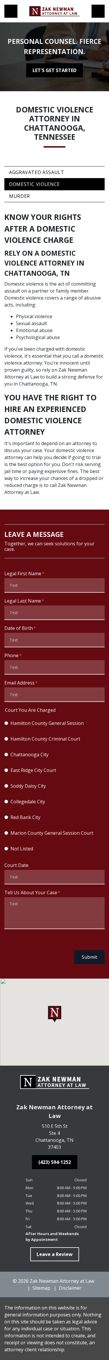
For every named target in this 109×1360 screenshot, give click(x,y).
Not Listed (21, 848)
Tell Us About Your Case (30, 892)
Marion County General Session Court (51, 833)
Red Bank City (25, 817)
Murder (19, 196)
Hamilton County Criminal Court (45, 739)
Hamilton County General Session (47, 723)
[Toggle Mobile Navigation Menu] (98, 11)
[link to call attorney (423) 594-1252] (10, 11)
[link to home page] (54, 11)
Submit (89, 957)
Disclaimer (70, 1288)
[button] (54, 1014)
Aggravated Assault (36, 172)
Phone (11, 655)
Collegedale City (27, 801)
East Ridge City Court (33, 770)
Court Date (16, 865)
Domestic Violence (34, 184)
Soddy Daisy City (28, 786)
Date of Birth (18, 628)
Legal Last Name (22, 601)
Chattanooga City (29, 754)
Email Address (19, 683)
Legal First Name (22, 573)
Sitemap (41, 1288)
